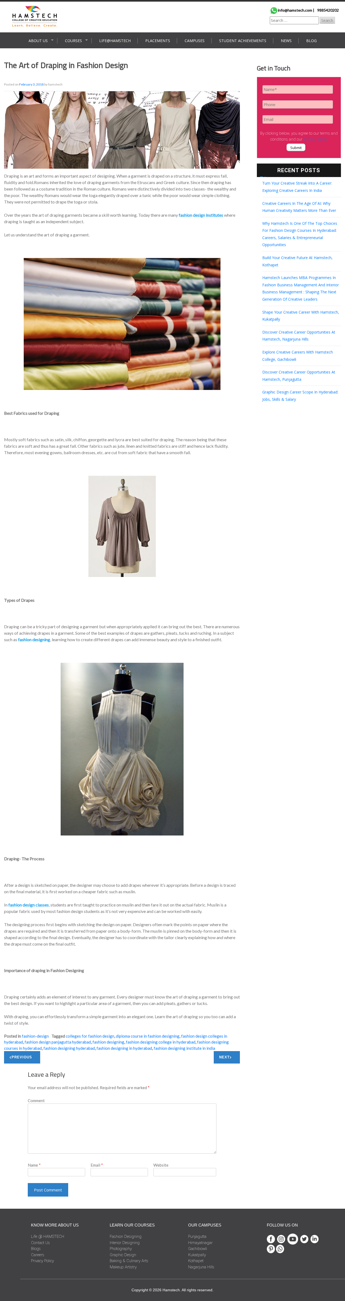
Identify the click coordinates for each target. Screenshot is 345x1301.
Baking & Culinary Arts (129, 1260)
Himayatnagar (200, 1242)
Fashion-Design (35, 1036)
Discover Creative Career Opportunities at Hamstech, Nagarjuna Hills (298, 336)
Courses (73, 40)
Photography (121, 1248)
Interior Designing (125, 1242)
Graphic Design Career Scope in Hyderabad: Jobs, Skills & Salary (300, 395)
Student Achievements (242, 40)
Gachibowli (197, 1248)
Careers (37, 1254)
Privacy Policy (42, 1260)
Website (160, 1165)
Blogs (36, 1248)
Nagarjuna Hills (201, 1267)
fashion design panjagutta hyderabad (58, 1042)
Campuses (195, 40)
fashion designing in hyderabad (124, 1048)
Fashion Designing (126, 1236)
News (286, 40)
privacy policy (315, 139)
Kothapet (195, 1260)
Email (97, 1165)
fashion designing (108, 1042)
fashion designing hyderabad (69, 1048)
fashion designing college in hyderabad (160, 1042)
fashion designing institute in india (184, 1048)
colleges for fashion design (90, 1036)
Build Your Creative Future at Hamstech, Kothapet (297, 261)
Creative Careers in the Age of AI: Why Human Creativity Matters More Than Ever (299, 207)
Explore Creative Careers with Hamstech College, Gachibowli (297, 355)
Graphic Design (123, 1254)
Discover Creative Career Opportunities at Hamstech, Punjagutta (298, 375)
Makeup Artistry (123, 1267)
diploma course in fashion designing (148, 1036)
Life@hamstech (115, 40)
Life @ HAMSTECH (47, 1236)
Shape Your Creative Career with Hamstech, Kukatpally (300, 316)
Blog (311, 40)
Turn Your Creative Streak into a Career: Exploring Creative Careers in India (297, 187)
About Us (38, 40)
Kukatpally (197, 1254)
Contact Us (40, 1242)
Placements (157, 40)
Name (34, 1165)
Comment (36, 1100)
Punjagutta (197, 1236)
